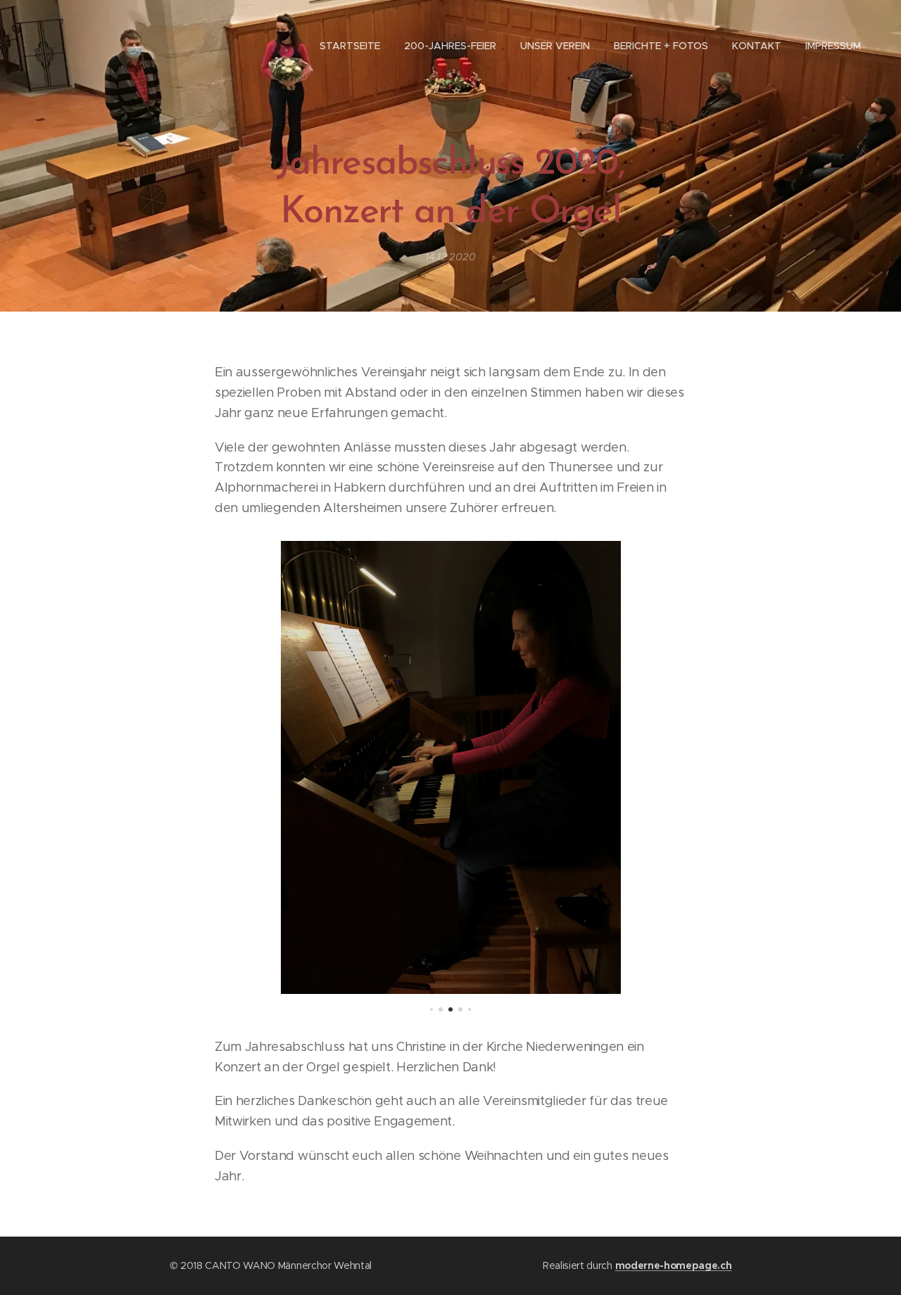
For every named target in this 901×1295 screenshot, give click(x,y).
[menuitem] (350, 45)
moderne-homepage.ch (673, 1265)
